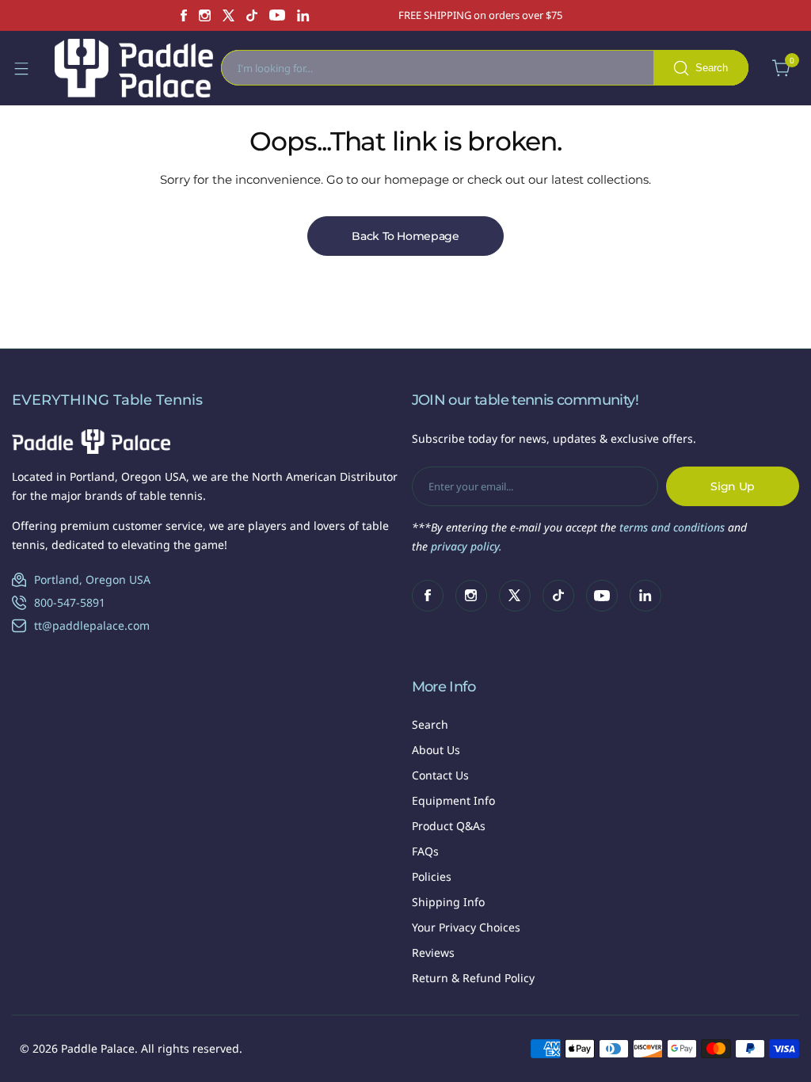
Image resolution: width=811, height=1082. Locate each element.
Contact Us (440, 775)
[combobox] (484, 68)
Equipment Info (453, 800)
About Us (436, 749)
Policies (431, 876)
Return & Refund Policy (473, 977)
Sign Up (732, 486)
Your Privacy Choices (466, 927)
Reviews (433, 952)
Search (430, 724)
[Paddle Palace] (134, 68)
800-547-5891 (69, 602)
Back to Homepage (405, 236)
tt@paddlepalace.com (92, 625)
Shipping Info (448, 901)
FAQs (425, 851)
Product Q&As (448, 825)
